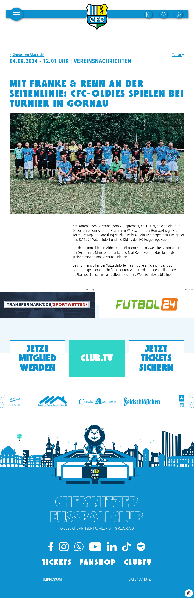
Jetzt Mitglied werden (37, 358)
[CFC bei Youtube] (95, 546)
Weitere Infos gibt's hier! (154, 274)
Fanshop (98, 563)
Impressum (52, 579)
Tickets (57, 563)
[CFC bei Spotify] (141, 546)
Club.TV (97, 359)
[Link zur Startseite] (97, 29)
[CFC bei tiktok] (126, 546)
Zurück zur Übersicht (28, 54)
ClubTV (138, 563)
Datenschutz (139, 579)
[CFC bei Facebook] (50, 546)
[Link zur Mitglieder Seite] (179, 14)
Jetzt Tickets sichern (156, 358)
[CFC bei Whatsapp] (79, 546)
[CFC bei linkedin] (112, 546)
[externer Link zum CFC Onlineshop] (164, 14)
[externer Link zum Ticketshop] (149, 14)
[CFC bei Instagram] (63, 546)
